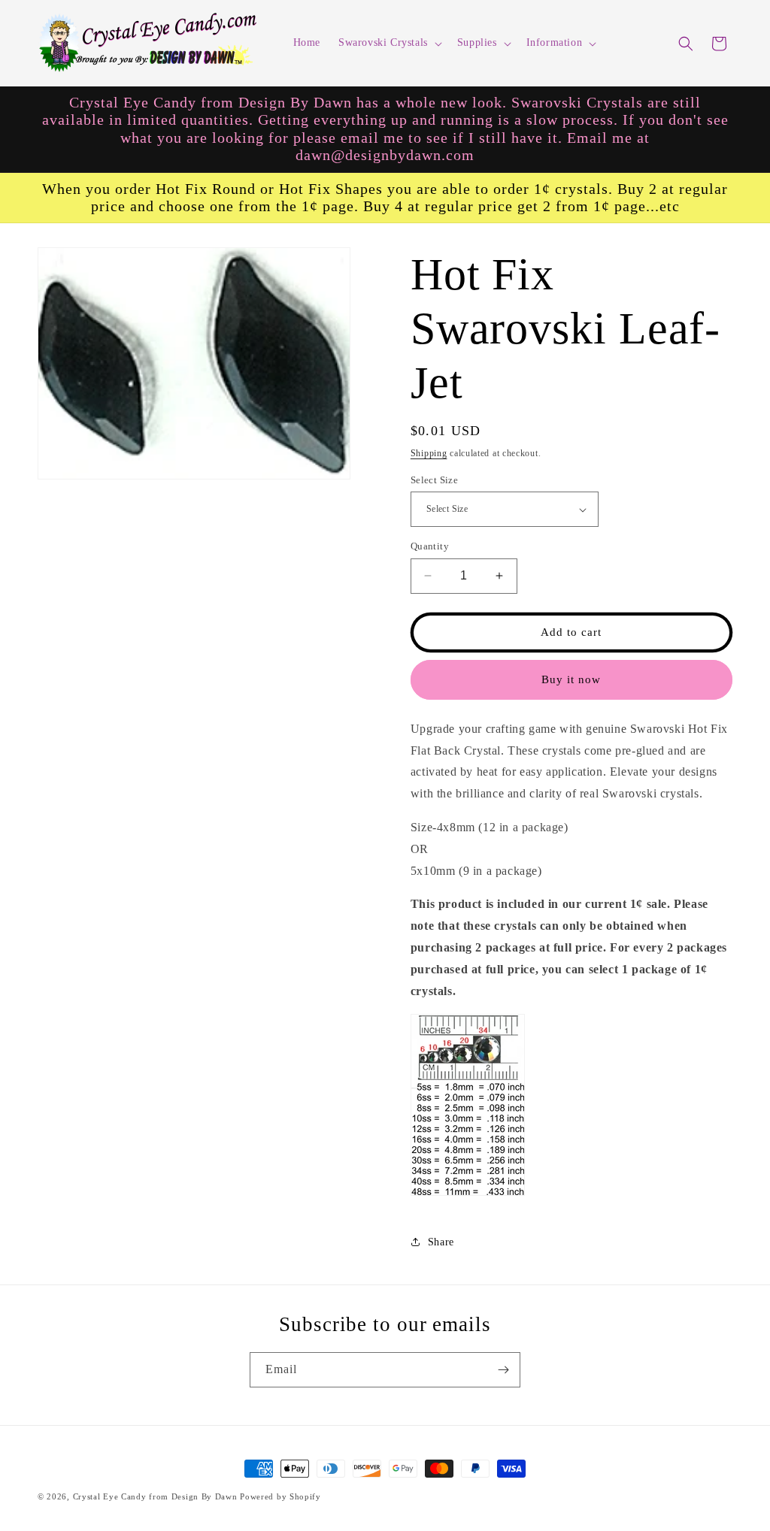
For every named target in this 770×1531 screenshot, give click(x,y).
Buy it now (571, 679)
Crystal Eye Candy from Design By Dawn (155, 1496)
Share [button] (441, 1242)
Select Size (434, 480)
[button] (388, 43)
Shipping (429, 453)
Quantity (430, 546)
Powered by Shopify (280, 1496)
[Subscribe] (503, 1369)
